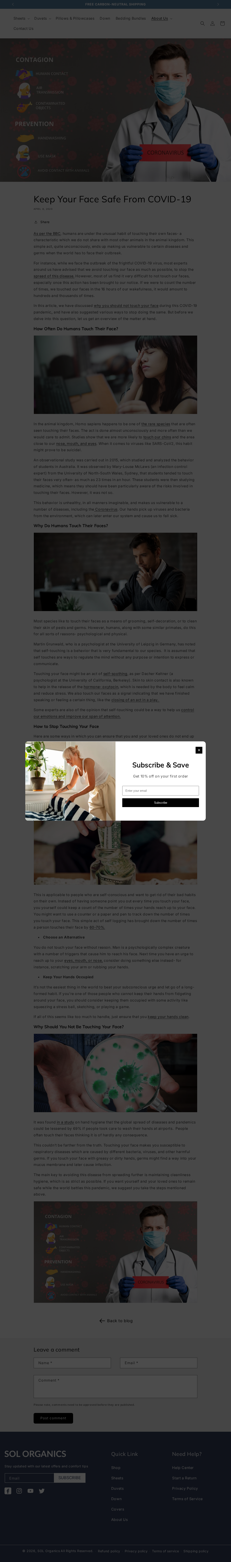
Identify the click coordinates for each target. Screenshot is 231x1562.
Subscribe (160, 802)
